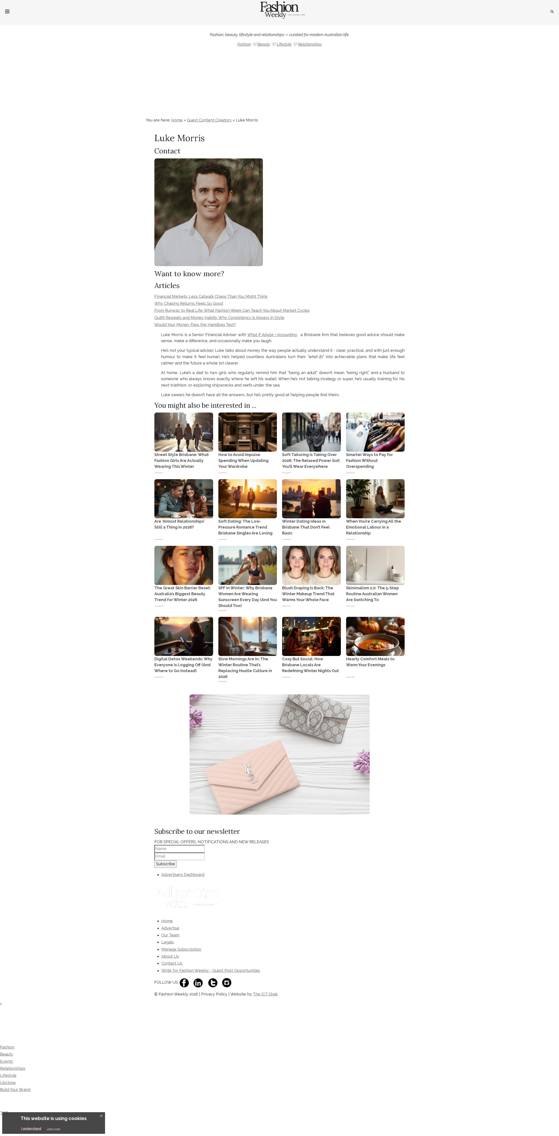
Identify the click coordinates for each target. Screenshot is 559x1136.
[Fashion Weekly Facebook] (185, 982)
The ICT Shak (265, 994)
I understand (31, 1128)
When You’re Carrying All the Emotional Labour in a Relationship (373, 527)
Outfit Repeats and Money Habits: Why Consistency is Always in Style (219, 317)
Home (177, 120)
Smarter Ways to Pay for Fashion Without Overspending (369, 460)
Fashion (244, 44)
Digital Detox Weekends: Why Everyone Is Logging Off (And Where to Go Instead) (183, 665)
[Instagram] (227, 982)
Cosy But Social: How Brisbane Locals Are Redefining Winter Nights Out (310, 665)
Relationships (310, 44)
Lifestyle (284, 44)
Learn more (53, 1128)
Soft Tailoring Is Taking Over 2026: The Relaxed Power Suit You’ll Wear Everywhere (311, 460)
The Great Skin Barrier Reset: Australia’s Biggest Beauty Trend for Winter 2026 (182, 594)
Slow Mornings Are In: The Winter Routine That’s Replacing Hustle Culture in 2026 (245, 668)
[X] (214, 982)
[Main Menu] (7, 11)
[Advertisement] (279, 84)
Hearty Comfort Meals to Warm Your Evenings (370, 662)
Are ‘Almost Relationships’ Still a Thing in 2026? (179, 524)
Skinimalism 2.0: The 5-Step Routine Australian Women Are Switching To (372, 594)
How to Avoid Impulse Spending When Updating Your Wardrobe (243, 460)
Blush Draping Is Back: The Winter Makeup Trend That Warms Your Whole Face (308, 594)
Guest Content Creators (209, 120)
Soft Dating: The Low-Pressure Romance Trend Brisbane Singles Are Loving (245, 527)
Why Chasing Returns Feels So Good (188, 303)
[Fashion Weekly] (29, 1020)
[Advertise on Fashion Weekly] (188, 897)
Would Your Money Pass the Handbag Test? (195, 324)
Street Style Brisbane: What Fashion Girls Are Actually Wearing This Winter (181, 460)
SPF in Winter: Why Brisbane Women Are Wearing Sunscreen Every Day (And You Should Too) (247, 597)
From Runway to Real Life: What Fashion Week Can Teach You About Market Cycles (232, 310)
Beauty (263, 44)
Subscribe (165, 864)
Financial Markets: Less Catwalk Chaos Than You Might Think (210, 296)
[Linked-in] (199, 982)
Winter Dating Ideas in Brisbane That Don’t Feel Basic (306, 527)
